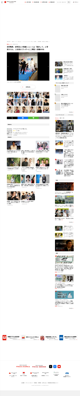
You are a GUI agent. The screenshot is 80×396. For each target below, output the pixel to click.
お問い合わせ (44, 382)
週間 (61, 118)
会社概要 (22, 382)
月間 (63, 118)
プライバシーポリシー (29, 382)
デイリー (57, 118)
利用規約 (35, 382)
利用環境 (39, 382)
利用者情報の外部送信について (53, 382)
